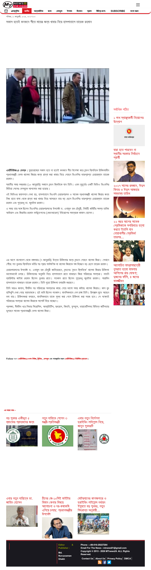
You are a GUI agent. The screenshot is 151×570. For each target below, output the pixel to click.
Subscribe (118, 11)
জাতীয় (26, 11)
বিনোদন (79, 11)
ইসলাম (69, 11)
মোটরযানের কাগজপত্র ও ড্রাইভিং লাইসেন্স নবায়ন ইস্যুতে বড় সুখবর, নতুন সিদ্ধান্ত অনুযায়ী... (92, 503)
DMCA (127, 558)
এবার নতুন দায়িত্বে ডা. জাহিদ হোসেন (19, 499)
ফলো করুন (134, 11)
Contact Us (87, 558)
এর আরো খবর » (10, 410)
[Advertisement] (57, 46)
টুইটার (39, 358)
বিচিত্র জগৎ (100, 11)
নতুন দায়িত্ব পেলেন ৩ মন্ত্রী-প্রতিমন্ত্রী (54, 419)
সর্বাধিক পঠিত (121, 109)
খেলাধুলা (59, 11)
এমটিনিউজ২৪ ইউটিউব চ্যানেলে (76, 358)
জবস (49, 11)
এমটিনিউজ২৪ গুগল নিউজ (27, 358)
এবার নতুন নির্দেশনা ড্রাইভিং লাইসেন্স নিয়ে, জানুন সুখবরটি (91, 421)
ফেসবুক (46, 358)
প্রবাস (89, 11)
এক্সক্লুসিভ (15, 11)
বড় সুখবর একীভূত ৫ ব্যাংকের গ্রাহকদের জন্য (20, 419)
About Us (100, 558)
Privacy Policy (114, 558)
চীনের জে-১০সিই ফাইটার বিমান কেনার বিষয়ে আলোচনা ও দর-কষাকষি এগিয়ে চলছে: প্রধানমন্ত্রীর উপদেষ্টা (57, 505)
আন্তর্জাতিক (38, 11)
